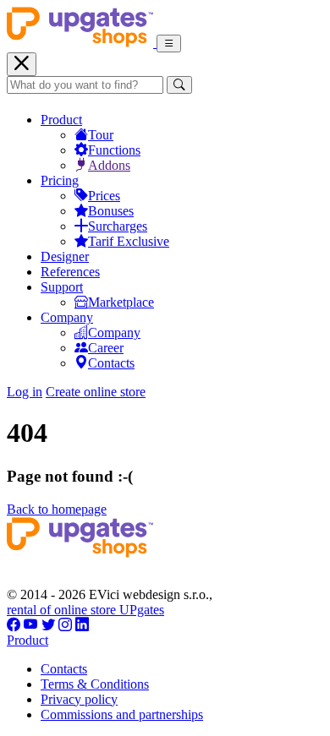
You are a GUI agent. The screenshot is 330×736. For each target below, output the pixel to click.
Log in (24, 391)
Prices (104, 195)
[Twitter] (48, 625)
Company (67, 317)
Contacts (111, 363)
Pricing (60, 180)
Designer (65, 256)
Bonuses (111, 211)
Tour (100, 135)
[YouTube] (31, 625)
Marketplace (121, 302)
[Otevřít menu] (169, 43)
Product (61, 119)
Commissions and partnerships (122, 714)
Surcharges (117, 226)
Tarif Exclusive (128, 241)
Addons (109, 165)
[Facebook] (13, 625)
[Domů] (82, 42)
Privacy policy (79, 699)
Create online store (96, 391)
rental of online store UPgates (85, 609)
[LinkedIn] (82, 625)
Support (62, 287)
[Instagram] (65, 625)
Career (106, 348)
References (70, 271)
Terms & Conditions (95, 684)
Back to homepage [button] (57, 509)
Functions (114, 150)
